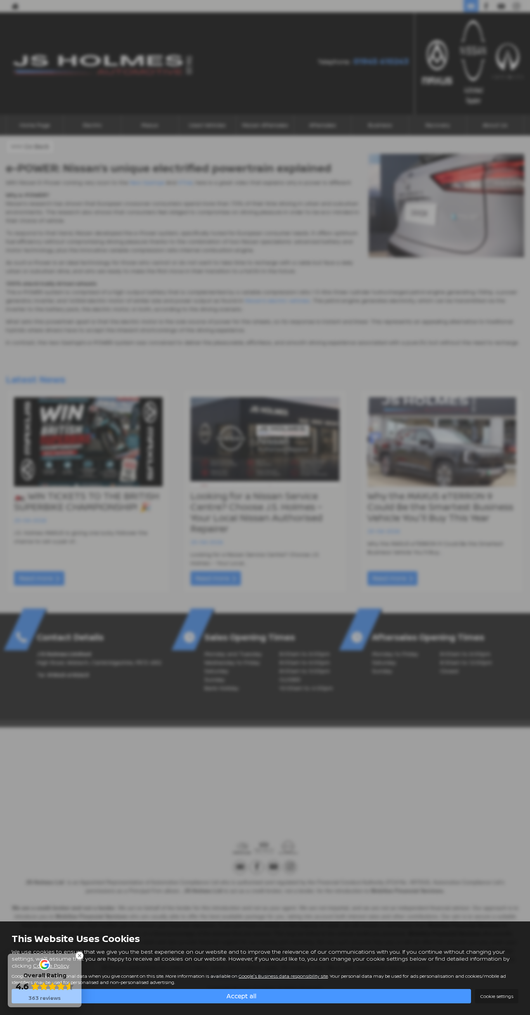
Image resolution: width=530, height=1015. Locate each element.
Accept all (241, 996)
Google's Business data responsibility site (283, 976)
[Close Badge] (79, 955)
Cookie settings (496, 996)
